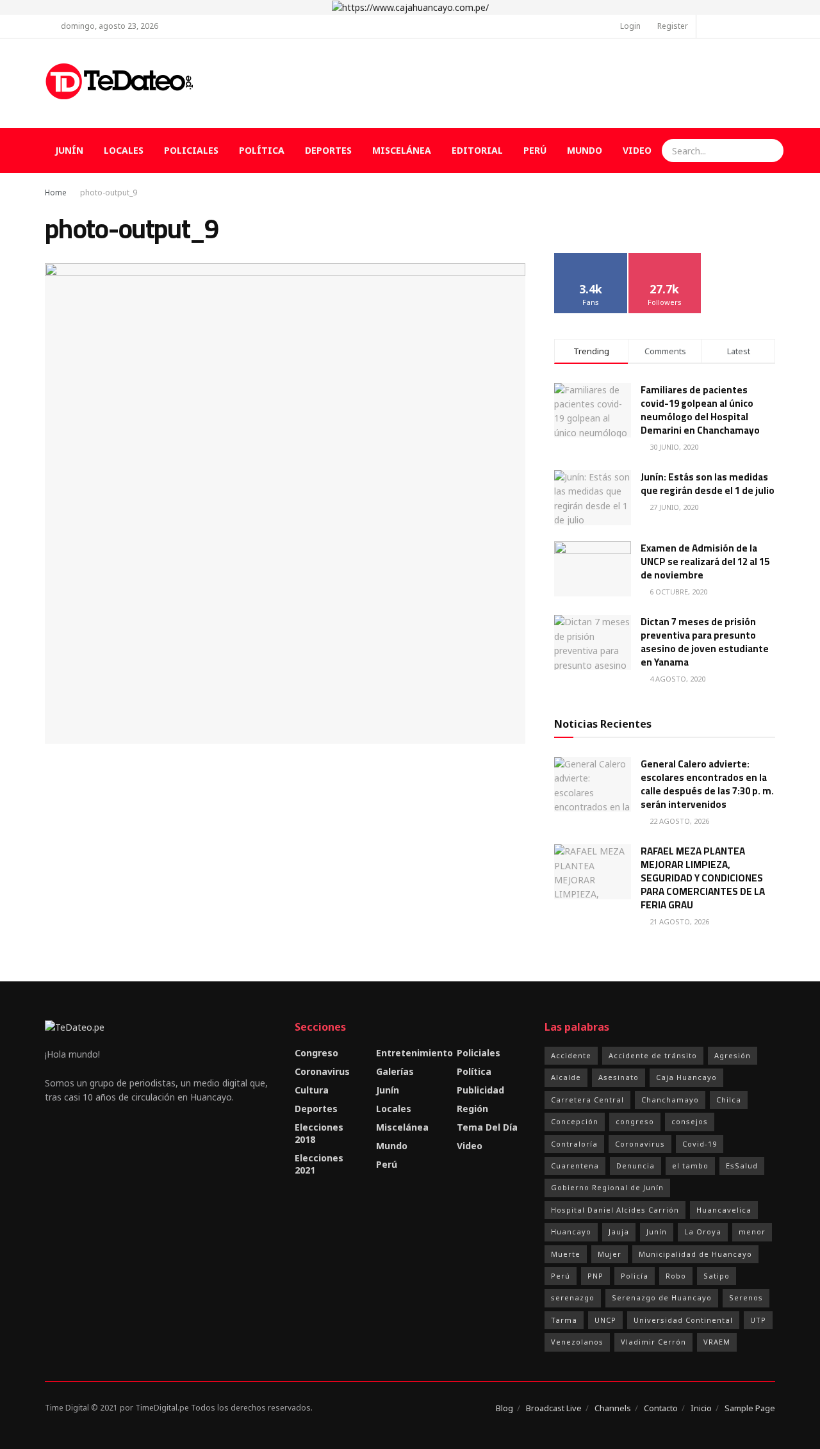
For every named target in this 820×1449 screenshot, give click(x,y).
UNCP (605, 1320)
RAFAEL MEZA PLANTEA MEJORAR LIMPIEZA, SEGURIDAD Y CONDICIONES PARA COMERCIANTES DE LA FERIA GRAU (703, 878)
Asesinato (618, 1077)
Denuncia (635, 1165)
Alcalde (566, 1077)
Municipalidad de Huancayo (695, 1254)
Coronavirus (322, 1071)
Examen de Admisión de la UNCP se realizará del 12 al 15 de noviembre (705, 561)
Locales (124, 150)
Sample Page (750, 1408)
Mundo (584, 150)
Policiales (191, 150)
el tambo (690, 1165)
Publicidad (480, 1090)
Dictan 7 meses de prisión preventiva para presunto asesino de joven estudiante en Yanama (705, 641)
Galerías (395, 1071)
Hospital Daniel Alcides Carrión (615, 1210)
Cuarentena (575, 1165)
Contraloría (574, 1144)
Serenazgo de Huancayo (662, 1297)
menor (752, 1231)
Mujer (609, 1254)
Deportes (328, 150)
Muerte (565, 1254)
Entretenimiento (414, 1053)
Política (261, 150)
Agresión (732, 1055)
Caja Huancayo (686, 1077)
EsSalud (742, 1165)
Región (472, 1108)
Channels (612, 1408)
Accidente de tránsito (653, 1055)
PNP (595, 1276)
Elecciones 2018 (319, 1133)
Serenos (746, 1297)
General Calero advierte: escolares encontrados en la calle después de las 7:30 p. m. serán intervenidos (707, 784)
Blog (504, 1408)
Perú (534, 150)
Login (629, 25)
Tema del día (487, 1127)
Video (637, 150)
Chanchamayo (670, 1099)
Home (56, 192)
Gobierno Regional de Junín (607, 1187)
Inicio (701, 1408)
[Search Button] (771, 150)
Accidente (571, 1055)
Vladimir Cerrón (653, 1342)
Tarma (564, 1320)
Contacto (661, 1408)
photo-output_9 (108, 192)
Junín (69, 150)
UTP (758, 1320)
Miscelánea (401, 150)
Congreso (316, 1053)
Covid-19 (699, 1144)
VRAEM (716, 1342)
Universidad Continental (683, 1320)
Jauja (619, 1231)
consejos (689, 1121)
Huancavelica (723, 1210)
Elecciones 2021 (319, 1164)
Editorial (477, 150)
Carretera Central (587, 1099)
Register (671, 25)
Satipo (716, 1276)
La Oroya (702, 1231)
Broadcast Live (554, 1408)
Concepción (574, 1121)
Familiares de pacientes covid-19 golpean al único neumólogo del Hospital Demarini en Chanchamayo (700, 410)
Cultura (312, 1090)
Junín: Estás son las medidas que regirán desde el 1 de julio (708, 484)
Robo (676, 1276)
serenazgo (572, 1297)
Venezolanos (577, 1342)
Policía (634, 1276)
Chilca (728, 1099)
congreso (635, 1121)
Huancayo (571, 1231)
